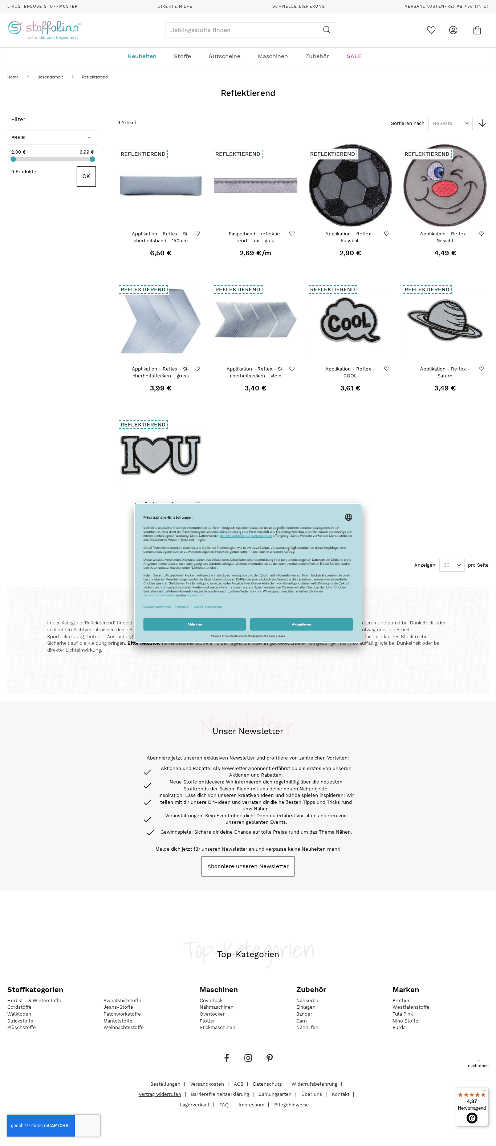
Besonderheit (51, 77)
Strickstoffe (20, 1021)
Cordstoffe (19, 1007)
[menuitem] (145, 56)
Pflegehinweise (291, 1104)
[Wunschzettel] (431, 30)
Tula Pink (403, 1014)
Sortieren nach (407, 123)
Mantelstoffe (118, 1021)
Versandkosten (207, 1083)
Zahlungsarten (275, 1094)
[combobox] (251, 30)
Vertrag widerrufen (160, 1094)
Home (13, 77)
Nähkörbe (307, 1000)
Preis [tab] (18, 137)
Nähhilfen (307, 1027)
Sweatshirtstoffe (122, 1000)
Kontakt (340, 1094)
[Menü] (484, 1092)
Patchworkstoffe (122, 1014)
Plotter (207, 1021)
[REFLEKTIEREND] (161, 225)
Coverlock (211, 1000)
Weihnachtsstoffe (123, 1027)
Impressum (251, 1104)
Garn (301, 1021)
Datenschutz (267, 1083)
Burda (399, 1027)
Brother (401, 1000)
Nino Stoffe (405, 1021)
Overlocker (212, 1014)
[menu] (248, 56)
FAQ (224, 1104)
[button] (198, 233)
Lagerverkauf (195, 1104)
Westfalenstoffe (411, 1007)
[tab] (248, 56)
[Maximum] (92, 159)
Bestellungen (165, 1083)
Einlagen (306, 1007)
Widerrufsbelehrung (314, 1083)
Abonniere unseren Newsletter (248, 866)
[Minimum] (13, 159)
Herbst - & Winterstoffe (34, 1000)
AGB (238, 1083)
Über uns (311, 1094)
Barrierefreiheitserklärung (220, 1094)
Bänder (304, 1014)
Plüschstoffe (21, 1027)
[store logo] (44, 30)
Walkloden (19, 1014)
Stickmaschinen (217, 1027)
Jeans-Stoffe (118, 1007)
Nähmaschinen (216, 1007)
